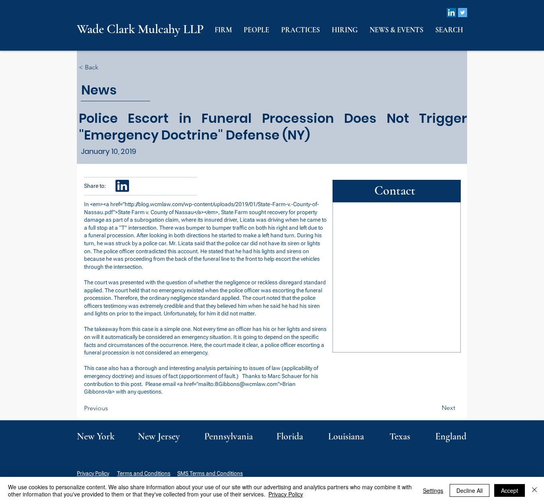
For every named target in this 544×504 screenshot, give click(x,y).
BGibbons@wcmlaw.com (246, 384)
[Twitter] (462, 12)
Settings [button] (433, 490)
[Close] (534, 490)
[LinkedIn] (451, 12)
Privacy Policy (93, 473)
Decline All (469, 490)
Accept (509, 490)
